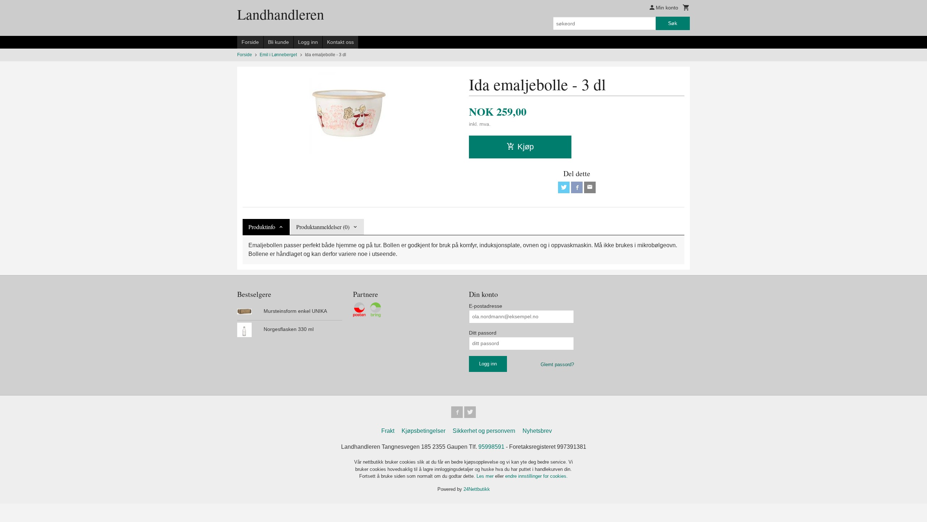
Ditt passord (482, 333)
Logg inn (308, 42)
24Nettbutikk (477, 489)
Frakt (387, 431)
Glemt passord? (557, 364)
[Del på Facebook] (577, 187)
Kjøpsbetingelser (423, 431)
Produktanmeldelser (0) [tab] (322, 227)
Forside (250, 42)
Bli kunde (278, 42)
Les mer (486, 476)
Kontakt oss (340, 42)
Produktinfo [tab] (261, 227)
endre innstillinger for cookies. (536, 476)
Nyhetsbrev (537, 431)
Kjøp (525, 146)
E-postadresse (485, 306)
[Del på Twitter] (564, 187)
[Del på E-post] (590, 187)
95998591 (491, 447)
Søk (672, 23)
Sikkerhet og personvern (484, 431)
